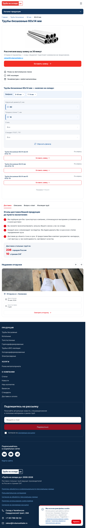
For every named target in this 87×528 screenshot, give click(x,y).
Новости (5, 380)
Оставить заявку (41, 64)
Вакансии (6, 388)
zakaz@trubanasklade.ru (13, 58)
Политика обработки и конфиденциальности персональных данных (28, 489)
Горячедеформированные (12, 344)
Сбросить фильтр (44, 144)
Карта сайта (7, 461)
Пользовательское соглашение (14, 493)
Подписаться (42, 427)
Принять (76, 522)
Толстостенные (8, 340)
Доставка (7, 205)
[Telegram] (17, 454)
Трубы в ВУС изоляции (11, 348)
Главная (5, 17)
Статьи (4, 376)
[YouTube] (10, 454)
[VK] (4, 454)
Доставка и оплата (9, 396)
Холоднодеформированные (13, 352)
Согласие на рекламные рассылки (15, 505)
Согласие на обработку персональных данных (20, 497)
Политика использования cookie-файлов (17, 501)
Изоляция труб (43, 205)
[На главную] (12, 3)
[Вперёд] (81, 264)
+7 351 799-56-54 (13, 518)
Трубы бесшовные (17, 17)
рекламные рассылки (26, 433)
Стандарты (6, 392)
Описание (18, 205)
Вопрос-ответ (29, 205)
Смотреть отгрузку (41, 312)
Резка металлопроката (11, 366)
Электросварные (9, 356)
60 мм (29, 17)
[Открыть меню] (81, 3)
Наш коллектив (8, 384)
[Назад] (76, 264)
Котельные (6, 336)
